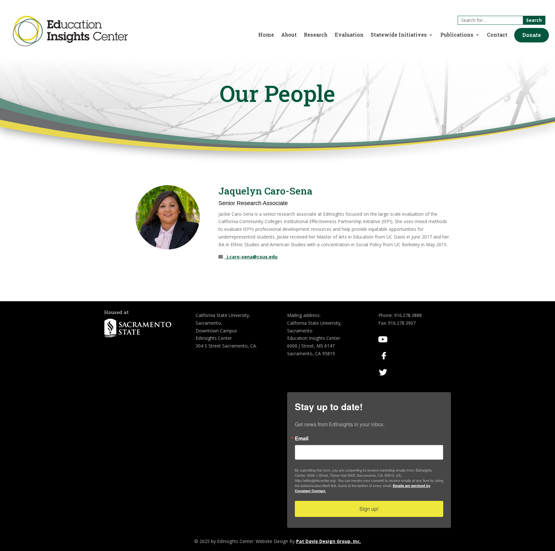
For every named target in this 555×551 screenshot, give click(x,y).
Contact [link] (497, 35)
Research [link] (316, 35)
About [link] (289, 35)
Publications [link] (456, 35)
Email (301, 438)
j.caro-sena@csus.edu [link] (251, 257)
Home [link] (266, 35)
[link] (70, 44)
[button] (531, 35)
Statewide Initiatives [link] (399, 35)
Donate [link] (531, 35)
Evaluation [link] (349, 35)
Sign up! (368, 508)
